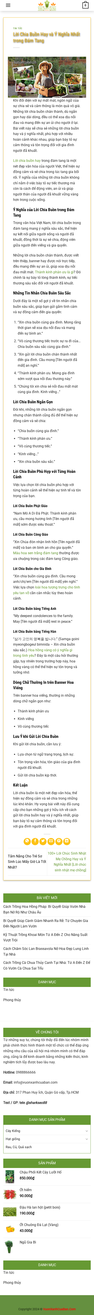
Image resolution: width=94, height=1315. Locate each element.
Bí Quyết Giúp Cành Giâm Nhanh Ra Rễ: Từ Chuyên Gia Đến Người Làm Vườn (45, 924)
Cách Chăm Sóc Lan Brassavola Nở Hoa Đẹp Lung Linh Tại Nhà (46, 951)
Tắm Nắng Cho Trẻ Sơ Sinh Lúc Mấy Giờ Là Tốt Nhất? (27, 861)
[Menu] (8, 5)
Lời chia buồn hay (27, 161)
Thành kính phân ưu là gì (54, 272)
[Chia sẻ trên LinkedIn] (66, 841)
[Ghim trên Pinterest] (59, 841)
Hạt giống (13, 1139)
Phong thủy (12, 1000)
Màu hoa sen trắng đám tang (35, 553)
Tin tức (8, 990)
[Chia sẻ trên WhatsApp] (27, 841)
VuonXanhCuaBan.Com (59, 1309)
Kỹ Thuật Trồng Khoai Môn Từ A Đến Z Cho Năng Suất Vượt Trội (45, 937)
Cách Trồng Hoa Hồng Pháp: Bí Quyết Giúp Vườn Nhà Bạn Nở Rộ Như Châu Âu (44, 909)
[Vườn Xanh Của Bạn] (47, 5)
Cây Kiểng (13, 1131)
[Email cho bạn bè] (51, 841)
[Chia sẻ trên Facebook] (35, 841)
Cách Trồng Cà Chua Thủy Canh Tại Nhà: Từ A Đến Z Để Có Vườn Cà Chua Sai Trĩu (46, 965)
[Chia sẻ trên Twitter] (43, 841)
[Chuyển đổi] (86, 1131)
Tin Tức (17, 28)
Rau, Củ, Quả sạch (19, 1147)
